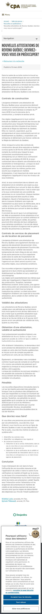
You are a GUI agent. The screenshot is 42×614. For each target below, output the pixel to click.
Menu (7, 15)
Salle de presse (17, 21)
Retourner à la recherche (14, 61)
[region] (21, 569)
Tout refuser (21, 602)
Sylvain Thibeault (9, 501)
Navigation (9, 38)
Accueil (6, 21)
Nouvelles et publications (12, 23)
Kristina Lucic (7, 499)
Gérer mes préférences (21, 609)
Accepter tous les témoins (21, 597)
